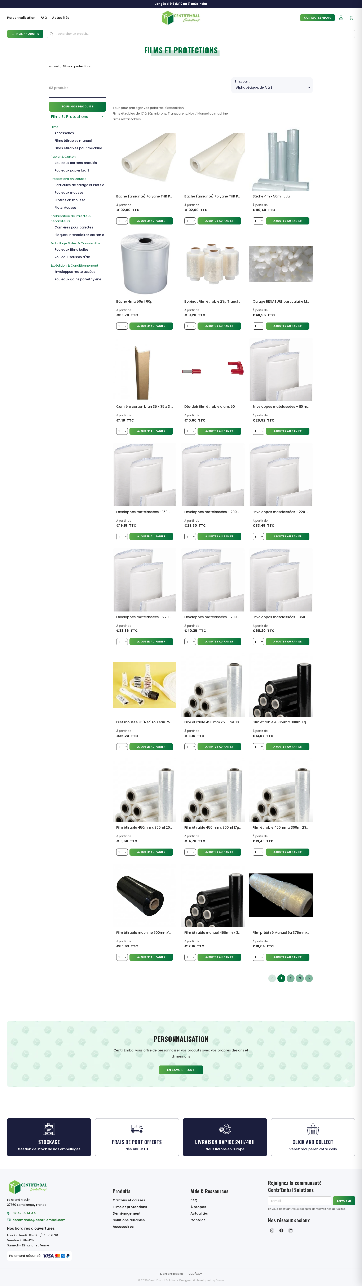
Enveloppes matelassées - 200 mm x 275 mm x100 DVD (212, 512)
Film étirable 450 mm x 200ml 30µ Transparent (212, 722)
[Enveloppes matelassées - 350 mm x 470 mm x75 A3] (281, 579)
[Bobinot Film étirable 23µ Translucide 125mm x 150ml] (212, 264)
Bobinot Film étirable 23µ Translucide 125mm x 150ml (212, 301)
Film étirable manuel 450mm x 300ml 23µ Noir (212, 932)
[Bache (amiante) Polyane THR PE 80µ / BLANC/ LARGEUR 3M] (144, 159)
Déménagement (127, 1213)
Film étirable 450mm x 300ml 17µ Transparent (212, 827)
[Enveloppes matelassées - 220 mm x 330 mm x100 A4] (144, 579)
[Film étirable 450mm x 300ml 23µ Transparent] (281, 790)
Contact (197, 1220)
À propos (198, 1207)
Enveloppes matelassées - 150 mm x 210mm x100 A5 (144, 512)
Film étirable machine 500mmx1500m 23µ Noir (144, 932)
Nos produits (27, 34)
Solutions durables (129, 1220)
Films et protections (130, 1207)
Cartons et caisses (129, 1200)
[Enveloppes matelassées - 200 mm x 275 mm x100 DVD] (212, 474)
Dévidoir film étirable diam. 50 (209, 406)
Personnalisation (21, 17)
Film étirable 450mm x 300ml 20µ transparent (144, 827)
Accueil (54, 66)
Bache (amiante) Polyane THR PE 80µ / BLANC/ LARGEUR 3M (144, 196)
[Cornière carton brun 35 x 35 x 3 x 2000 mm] (144, 369)
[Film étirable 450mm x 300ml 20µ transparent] (144, 790)
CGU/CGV (195, 1274)
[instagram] (272, 1230)
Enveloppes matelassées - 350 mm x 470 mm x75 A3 (281, 617)
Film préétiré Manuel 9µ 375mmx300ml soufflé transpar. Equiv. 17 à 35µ (281, 932)
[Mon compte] (341, 18)
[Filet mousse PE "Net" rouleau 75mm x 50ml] (144, 685)
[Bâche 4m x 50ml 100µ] (281, 159)
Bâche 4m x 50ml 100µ (271, 196)
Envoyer (344, 1201)
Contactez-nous (317, 17)
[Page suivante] (309, 978)
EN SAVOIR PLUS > (181, 1070)
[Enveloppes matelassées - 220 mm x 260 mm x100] (281, 474)
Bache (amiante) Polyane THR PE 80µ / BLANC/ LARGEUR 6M (212, 196)
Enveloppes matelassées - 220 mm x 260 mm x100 (281, 512)
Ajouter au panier (151, 221)
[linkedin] (291, 1230)
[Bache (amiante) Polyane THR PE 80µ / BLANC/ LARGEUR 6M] (212, 159)
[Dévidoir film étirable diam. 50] (212, 369)
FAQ (43, 17)
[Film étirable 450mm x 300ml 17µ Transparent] (212, 790)
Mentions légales (172, 1274)
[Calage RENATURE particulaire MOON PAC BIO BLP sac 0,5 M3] (281, 264)
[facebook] (281, 1230)
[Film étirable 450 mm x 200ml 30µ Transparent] (212, 685)
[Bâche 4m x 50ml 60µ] (144, 264)
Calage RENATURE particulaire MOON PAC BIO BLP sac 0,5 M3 (281, 301)
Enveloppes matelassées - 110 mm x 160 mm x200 (281, 406)
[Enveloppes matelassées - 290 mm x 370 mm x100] (212, 579)
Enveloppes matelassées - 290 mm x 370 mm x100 (212, 617)
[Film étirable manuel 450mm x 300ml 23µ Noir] (212, 895)
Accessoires (123, 1226)
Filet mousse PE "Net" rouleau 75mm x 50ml (144, 722)
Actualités (61, 17)
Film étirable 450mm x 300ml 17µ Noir (281, 722)
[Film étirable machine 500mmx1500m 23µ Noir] (144, 895)
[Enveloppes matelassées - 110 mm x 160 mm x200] (281, 369)
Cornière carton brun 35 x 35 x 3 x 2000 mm (144, 406)
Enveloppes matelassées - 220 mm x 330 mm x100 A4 (144, 617)
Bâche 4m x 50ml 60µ (134, 301)
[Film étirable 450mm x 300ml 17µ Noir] (281, 685)
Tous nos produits (77, 106)
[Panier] (351, 18)
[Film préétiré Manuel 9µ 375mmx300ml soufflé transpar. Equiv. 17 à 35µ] (281, 895)
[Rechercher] (51, 34)
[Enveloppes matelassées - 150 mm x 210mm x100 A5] (144, 474)
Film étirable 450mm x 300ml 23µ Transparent (281, 827)
